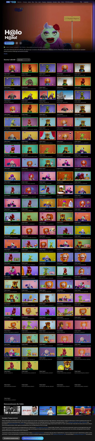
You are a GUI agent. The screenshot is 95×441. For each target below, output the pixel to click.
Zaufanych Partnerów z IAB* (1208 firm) (77, 422)
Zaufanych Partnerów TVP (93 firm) (16, 423)
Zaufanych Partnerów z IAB (59, 434)
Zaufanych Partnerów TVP (80, 434)
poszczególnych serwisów (42, 427)
